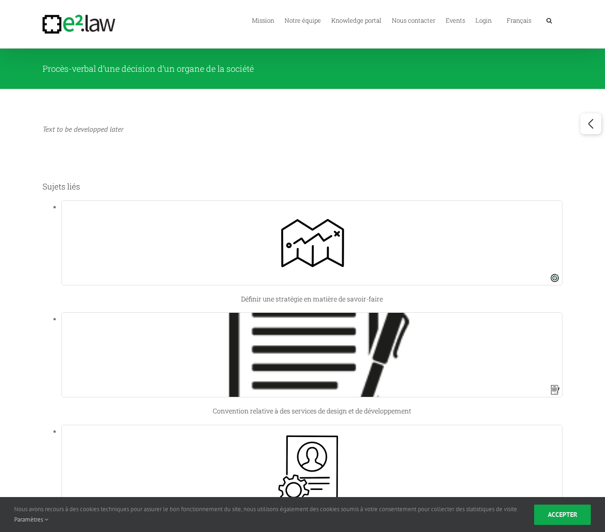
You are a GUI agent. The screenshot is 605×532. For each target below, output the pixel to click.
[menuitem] (519, 20)
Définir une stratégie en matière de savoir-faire (312, 298)
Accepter (562, 514)
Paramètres (29, 519)
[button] (549, 20)
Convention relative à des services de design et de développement (312, 410)
